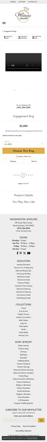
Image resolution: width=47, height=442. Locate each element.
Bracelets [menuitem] (23, 358)
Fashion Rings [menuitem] (23, 348)
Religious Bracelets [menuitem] (24, 394)
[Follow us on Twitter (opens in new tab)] (24, 253)
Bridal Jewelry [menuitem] (23, 345)
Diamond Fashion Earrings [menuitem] (23, 370)
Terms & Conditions (29, 426)
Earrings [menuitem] (23, 351)
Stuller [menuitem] (23, 329)
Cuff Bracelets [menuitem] (23, 400)
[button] (13, 2)
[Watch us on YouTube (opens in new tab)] (28, 253)
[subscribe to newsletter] (41, 420)
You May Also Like (23, 202)
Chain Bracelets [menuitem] (23, 397)
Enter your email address (23, 416)
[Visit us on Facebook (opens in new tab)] (17, 253)
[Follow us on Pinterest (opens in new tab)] (21, 253)
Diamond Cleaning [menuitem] (23, 289)
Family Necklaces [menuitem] (23, 391)
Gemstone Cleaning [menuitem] (23, 292)
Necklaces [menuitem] (23, 354)
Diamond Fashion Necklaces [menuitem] (23, 379)
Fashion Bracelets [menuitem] (23, 388)
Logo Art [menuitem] (23, 323)
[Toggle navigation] (4, 22)
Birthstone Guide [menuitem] (23, 277)
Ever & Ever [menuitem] (23, 311)
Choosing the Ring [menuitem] (23, 273)
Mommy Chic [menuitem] (23, 335)
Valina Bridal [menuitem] (23, 332)
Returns (34, 161)
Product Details (23, 195)
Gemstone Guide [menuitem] (23, 280)
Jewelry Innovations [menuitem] (23, 317)
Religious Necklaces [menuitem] (23, 385)
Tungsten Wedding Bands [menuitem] (23, 403)
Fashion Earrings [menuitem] (23, 367)
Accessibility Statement (23, 431)
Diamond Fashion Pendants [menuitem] (23, 373)
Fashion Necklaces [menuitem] (23, 382)
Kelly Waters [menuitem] (23, 320)
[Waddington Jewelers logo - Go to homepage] (23, 14)
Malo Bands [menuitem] (23, 326)
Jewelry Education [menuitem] (23, 264)
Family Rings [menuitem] (23, 376)
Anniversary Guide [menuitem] (23, 295)
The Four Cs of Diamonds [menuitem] (23, 267)
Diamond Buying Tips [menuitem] (23, 270)
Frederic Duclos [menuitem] (23, 314)
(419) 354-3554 (23, 107)
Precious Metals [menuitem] (24, 283)
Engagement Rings (10, 31)
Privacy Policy (15, 426)
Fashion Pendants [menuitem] (23, 364)
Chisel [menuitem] (23, 308)
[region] (23, 74)
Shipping (13, 161)
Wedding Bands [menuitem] (23, 361)
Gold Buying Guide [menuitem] (23, 298)
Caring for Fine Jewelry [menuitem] (23, 286)
